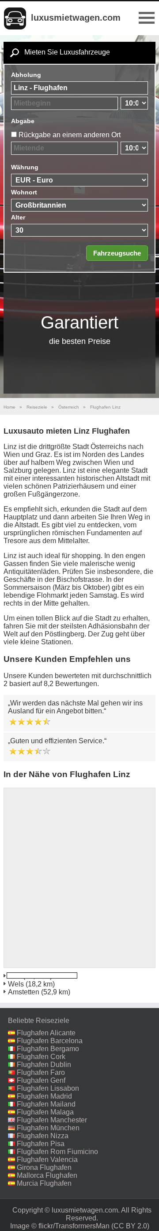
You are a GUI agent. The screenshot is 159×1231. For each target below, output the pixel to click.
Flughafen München (48, 1128)
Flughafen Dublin (44, 1064)
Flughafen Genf (41, 1080)
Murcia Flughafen (44, 1183)
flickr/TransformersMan (74, 1226)
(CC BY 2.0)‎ (130, 1226)
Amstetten (23, 992)
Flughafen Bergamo (48, 1048)
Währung (24, 167)
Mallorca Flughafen (47, 1175)
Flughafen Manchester (52, 1120)
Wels (16, 984)
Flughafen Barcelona (50, 1041)
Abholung (26, 74)
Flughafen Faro (41, 1072)
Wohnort (24, 192)
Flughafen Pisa (40, 1143)
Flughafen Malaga (45, 1112)
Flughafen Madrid (44, 1096)
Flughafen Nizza (42, 1136)
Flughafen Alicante (46, 1033)
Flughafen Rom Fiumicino (57, 1151)
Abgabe (22, 120)
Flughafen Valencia (47, 1159)
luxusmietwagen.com (76, 17)
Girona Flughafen (44, 1167)
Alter (18, 217)
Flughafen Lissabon (48, 1088)
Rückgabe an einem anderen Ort (70, 135)
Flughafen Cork (41, 1056)
